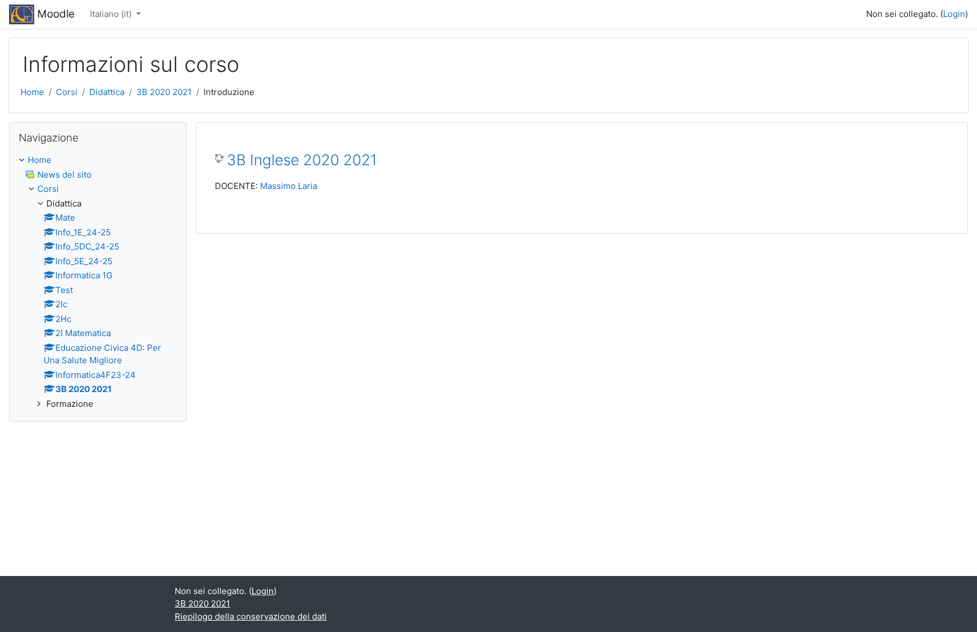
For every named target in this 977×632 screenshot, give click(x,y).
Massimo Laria (288, 185)
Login (954, 13)
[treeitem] (98, 160)
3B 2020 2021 (164, 92)
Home (32, 92)
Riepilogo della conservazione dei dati (251, 616)
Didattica (106, 92)
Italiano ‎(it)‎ (112, 13)
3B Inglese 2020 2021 (302, 160)
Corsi (66, 92)
